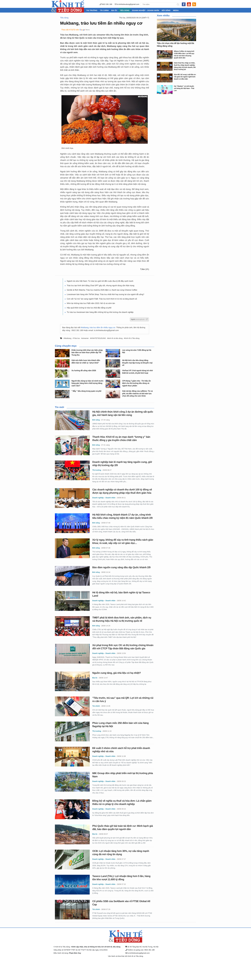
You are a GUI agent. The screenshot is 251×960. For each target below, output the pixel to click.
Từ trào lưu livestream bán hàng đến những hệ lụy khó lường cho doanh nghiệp (100, 312)
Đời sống (166, 10)
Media (176, 10)
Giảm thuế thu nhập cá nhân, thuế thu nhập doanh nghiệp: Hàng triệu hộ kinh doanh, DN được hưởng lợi (185, 66)
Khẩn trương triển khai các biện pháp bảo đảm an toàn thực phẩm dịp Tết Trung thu (87, 352)
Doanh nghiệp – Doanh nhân (145, 10)
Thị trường (91, 10)
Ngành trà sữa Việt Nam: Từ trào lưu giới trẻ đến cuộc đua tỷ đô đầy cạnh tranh (100, 281)
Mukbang (67, 338)
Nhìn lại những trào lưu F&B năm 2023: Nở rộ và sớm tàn (91, 303)
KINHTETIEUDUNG (98, 338)
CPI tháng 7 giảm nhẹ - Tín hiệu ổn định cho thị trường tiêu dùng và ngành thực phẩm (136, 383)
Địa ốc (114, 10)
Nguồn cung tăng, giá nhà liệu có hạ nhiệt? (116, 673)
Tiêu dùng (124, 10)
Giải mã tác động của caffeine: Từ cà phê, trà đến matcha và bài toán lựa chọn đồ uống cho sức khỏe (137, 393)
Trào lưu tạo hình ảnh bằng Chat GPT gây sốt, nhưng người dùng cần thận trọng (100, 286)
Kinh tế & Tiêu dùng (132, 338)
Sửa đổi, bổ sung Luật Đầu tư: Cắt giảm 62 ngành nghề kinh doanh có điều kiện (185, 76)
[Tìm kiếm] (178, 4)
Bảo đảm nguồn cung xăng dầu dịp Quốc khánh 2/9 (121, 567)
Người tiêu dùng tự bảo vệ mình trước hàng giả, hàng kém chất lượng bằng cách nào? (88, 383)
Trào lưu (77, 338)
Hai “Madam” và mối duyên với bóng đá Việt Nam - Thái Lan (184, 88)
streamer (85, 338)
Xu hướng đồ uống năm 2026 (84, 371)
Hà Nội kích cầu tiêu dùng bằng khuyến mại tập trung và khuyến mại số (137, 362)
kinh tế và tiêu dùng (115, 338)
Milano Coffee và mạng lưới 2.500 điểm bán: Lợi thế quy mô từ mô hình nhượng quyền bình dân (184, 54)
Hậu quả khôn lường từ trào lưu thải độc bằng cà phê (89, 308)
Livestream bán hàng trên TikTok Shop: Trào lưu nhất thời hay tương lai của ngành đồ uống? (105, 294)
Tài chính (104, 10)
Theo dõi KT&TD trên (70, 30)
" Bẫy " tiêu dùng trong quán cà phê (86, 391)
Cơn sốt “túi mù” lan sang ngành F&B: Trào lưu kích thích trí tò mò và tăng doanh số (102, 299)
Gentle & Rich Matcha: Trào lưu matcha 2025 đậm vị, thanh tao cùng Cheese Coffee (102, 290)
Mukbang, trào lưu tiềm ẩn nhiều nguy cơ (98, 328)
